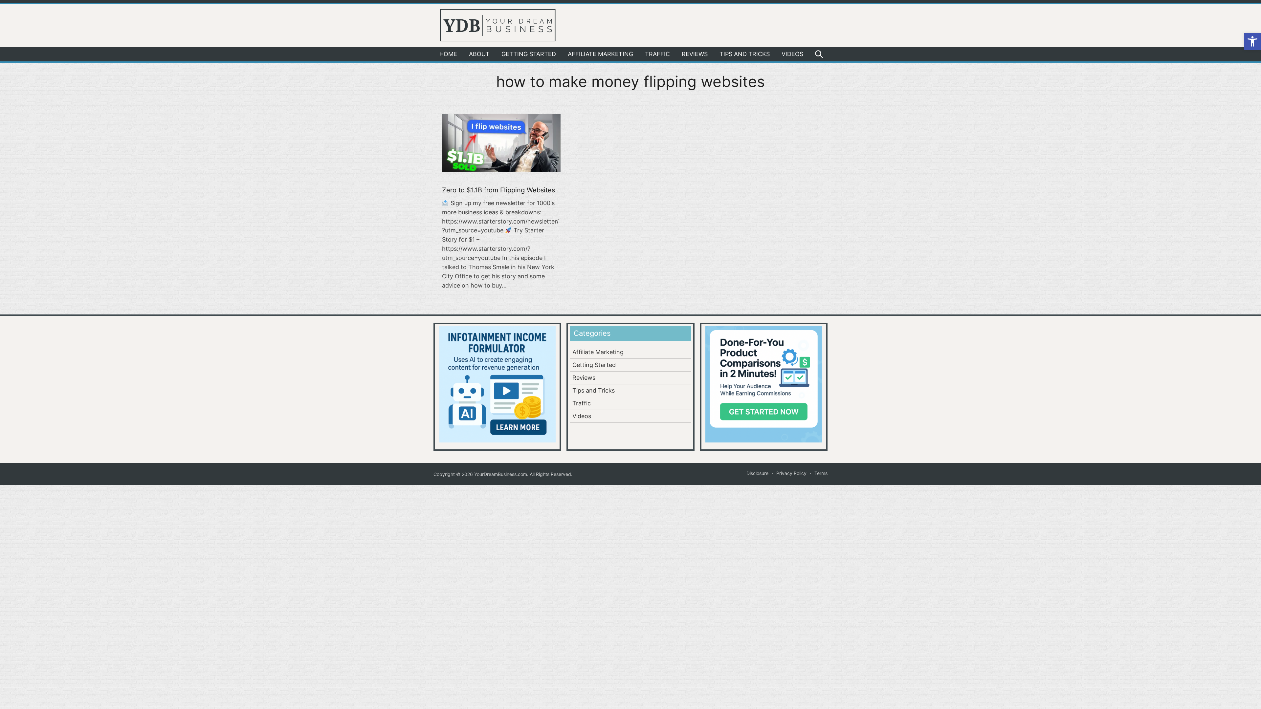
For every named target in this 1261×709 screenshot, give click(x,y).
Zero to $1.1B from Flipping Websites (498, 190)
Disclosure (757, 473)
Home (448, 54)
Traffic (657, 54)
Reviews (695, 54)
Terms (821, 473)
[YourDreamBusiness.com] (498, 25)
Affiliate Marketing (600, 54)
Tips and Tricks (744, 54)
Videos (792, 54)
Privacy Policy (791, 473)
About (479, 54)
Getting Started (528, 54)
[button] (1252, 41)
